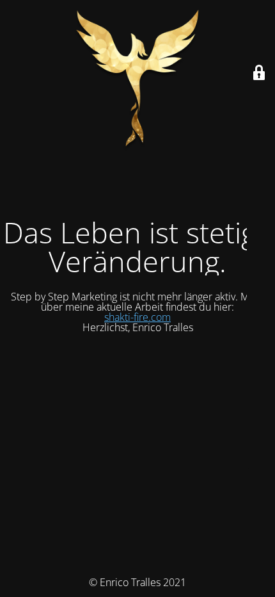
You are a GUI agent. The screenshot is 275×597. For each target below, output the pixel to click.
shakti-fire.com (137, 317)
